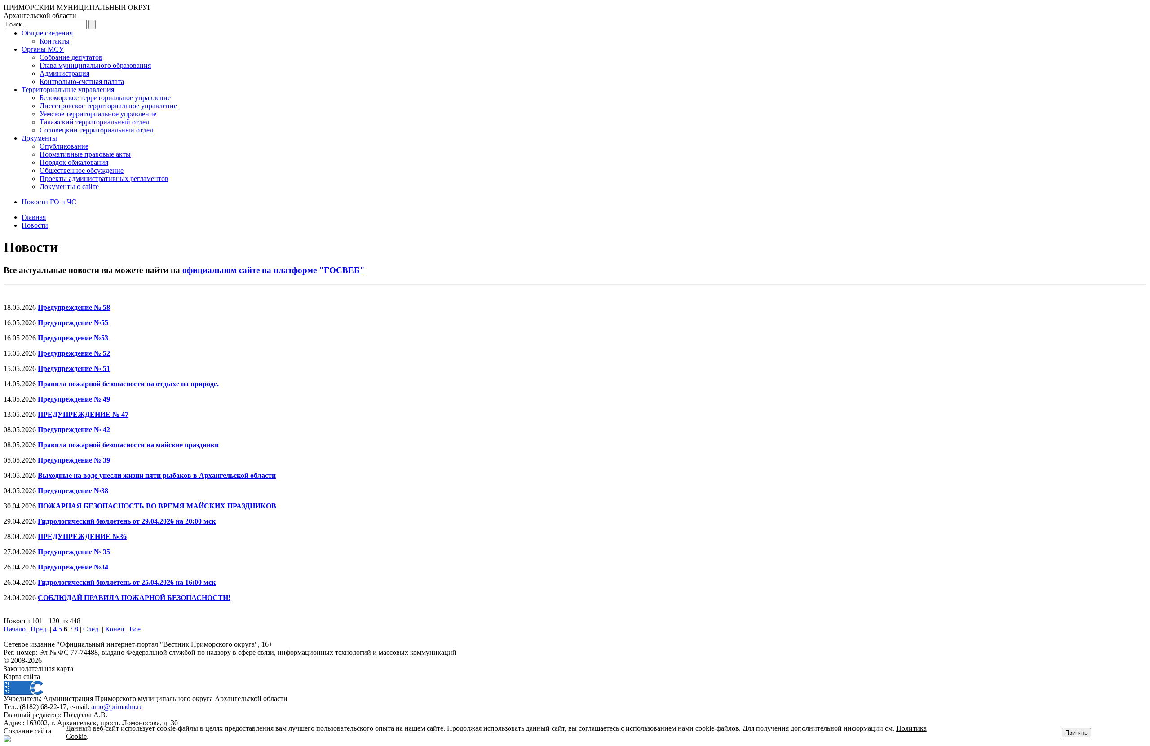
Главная (34, 217)
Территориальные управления (68, 89)
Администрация (64, 73)
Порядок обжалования (74, 162)
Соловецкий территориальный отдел (96, 130)
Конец (114, 629)
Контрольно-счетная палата (82, 81)
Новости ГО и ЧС (49, 202)
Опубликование (64, 146)
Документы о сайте (69, 186)
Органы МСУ (43, 49)
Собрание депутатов (71, 57)
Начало (15, 629)
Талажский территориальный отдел (94, 122)
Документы (39, 138)
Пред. (39, 629)
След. (91, 629)
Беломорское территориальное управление (105, 98)
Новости (35, 225)
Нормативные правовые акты (85, 154)
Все (135, 629)
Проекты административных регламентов (104, 178)
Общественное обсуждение (82, 170)
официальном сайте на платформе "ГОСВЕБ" (273, 270)
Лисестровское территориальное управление (108, 106)
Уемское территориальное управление (98, 114)
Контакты (55, 41)
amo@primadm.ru (117, 707)
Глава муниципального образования (95, 65)
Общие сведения (47, 33)
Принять (1076, 732)
